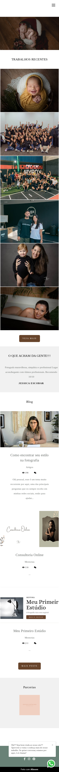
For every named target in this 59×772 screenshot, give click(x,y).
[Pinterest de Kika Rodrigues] (34, 759)
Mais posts (29, 666)
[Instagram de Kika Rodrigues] (29, 759)
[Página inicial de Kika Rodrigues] (12, 8)
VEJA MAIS (29, 338)
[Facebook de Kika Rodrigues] (24, 759)
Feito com (29, 769)
